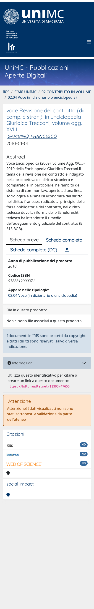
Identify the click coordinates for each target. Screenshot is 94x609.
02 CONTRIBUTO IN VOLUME (66, 91)
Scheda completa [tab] (64, 240)
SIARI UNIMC (25, 91)
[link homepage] (35, 17)
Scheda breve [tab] (24, 239)
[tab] (67, 249)
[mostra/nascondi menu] (89, 42)
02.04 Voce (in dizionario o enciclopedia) (42, 97)
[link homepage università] (12, 42)
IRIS (6, 91)
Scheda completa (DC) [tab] (33, 249)
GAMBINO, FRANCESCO (32, 136)
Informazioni (22, 363)
